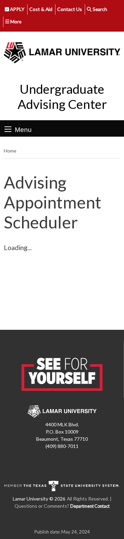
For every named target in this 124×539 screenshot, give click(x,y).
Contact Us (69, 9)
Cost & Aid (40, 9)
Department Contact (90, 506)
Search (99, 9)
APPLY (16, 9)
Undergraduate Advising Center (62, 96)
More (15, 21)
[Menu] (7, 129)
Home (10, 151)
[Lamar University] (62, 52)
